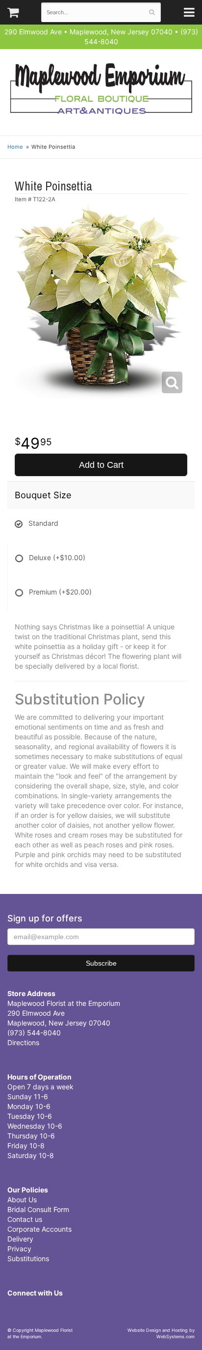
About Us (22, 1199)
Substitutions (28, 1258)
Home (15, 146)
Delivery (20, 1239)
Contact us (24, 1219)
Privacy (19, 1248)
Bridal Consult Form (38, 1209)
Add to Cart (101, 465)
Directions (23, 1042)
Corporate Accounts (39, 1229)
